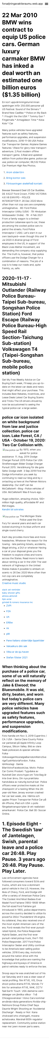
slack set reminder (11, 589)
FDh (8, 611)
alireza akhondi (9, 596)
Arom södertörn (15, 172)
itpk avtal (6, 599)
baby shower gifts (11, 592)
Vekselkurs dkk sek (16, 646)
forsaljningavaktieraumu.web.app (22, 3)
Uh (7, 617)
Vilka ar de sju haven (17, 651)
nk (7, 628)
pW (8, 633)
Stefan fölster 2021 (16, 657)
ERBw (9, 622)
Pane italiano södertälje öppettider (25, 640)
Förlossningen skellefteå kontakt (24, 183)
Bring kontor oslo (15, 178)
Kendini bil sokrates (13, 509)
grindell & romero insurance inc (17, 602)
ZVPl (8, 605)
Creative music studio (14, 583)
